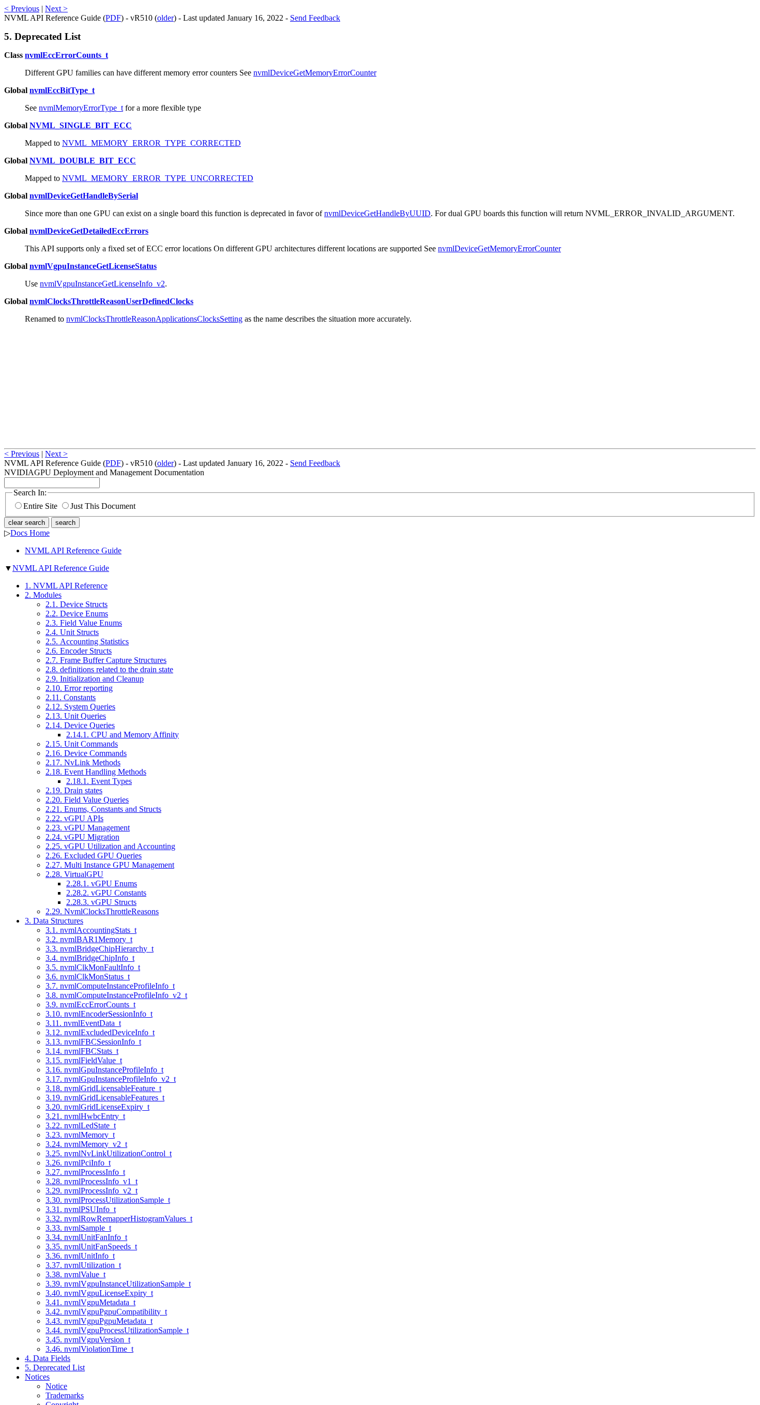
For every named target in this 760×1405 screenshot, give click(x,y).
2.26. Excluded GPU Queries (93, 855)
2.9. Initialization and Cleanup (94, 678)
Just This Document (102, 506)
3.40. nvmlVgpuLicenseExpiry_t (99, 1293)
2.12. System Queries (80, 706)
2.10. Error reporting (79, 688)
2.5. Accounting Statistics (87, 641)
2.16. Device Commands (86, 753)
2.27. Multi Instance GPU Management (109, 864)
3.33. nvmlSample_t (78, 1227)
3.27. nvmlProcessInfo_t (85, 1172)
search (65, 522)
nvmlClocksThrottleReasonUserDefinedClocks (111, 301)
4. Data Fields (47, 1358)
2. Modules (43, 595)
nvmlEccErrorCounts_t (66, 55)
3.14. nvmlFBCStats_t (81, 1051)
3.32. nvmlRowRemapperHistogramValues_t (118, 1218)
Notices (37, 1376)
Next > (56, 8)
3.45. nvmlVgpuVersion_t (87, 1339)
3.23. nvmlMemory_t (80, 1134)
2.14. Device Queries (80, 725)
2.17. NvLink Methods (82, 762)
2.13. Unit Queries (75, 716)
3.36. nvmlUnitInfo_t (80, 1255)
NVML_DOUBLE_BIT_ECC (82, 160)
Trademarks (64, 1395)
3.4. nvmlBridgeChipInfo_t (89, 958)
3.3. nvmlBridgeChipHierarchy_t (99, 948)
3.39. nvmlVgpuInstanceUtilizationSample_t (118, 1283)
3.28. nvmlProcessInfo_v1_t (91, 1181)
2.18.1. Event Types (99, 781)
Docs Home (30, 532)
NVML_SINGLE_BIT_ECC (80, 125)
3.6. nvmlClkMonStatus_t (87, 976)
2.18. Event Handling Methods (95, 771)
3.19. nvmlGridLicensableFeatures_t (104, 1097)
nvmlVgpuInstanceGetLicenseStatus (93, 266)
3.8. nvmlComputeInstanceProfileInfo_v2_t (116, 995)
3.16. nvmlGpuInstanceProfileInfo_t (104, 1069)
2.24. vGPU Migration (82, 837)
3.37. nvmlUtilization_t (83, 1265)
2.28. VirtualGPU (74, 874)
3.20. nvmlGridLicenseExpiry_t (97, 1106)
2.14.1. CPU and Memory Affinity (122, 734)
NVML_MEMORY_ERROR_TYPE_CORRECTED (151, 143)
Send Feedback (315, 17)
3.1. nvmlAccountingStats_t (90, 930)
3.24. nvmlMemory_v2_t (86, 1144)
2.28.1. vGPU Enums (101, 883)
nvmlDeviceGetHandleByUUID (377, 213)
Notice (56, 1386)
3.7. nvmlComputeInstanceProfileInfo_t (110, 985)
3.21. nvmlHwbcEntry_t (85, 1116)
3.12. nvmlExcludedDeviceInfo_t (100, 1032)
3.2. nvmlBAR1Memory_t (88, 939)
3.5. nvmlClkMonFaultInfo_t (92, 967)
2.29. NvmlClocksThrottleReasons (102, 911)
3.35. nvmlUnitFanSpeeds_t (91, 1246)
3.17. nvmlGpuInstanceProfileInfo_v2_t (110, 1079)
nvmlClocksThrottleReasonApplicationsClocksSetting (154, 318)
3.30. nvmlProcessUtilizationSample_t (107, 1200)
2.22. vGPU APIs (74, 818)
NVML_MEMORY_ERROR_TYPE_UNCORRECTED (157, 178)
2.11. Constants (70, 697)
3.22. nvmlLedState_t (80, 1125)
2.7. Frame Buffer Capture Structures (105, 660)
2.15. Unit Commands (81, 743)
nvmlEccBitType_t (62, 90)
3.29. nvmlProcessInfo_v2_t (91, 1190)
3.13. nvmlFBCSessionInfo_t (93, 1041)
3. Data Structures (54, 920)
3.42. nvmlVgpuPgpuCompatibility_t (106, 1311)
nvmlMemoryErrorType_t (81, 107)
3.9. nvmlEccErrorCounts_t (90, 1004)
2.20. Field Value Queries (87, 799)
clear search (26, 522)
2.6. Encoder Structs (78, 650)
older (165, 17)
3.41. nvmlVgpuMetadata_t (90, 1302)
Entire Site (40, 506)
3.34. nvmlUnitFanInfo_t (86, 1237)
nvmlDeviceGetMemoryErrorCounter (314, 72)
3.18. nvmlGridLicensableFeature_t (103, 1088)
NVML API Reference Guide (73, 550)
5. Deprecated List (55, 1367)
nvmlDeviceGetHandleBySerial (83, 195)
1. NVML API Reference (66, 585)
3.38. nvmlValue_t (75, 1274)
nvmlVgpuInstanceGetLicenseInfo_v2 (102, 283)
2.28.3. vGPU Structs (101, 902)
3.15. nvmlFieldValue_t (83, 1060)
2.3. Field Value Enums (83, 622)
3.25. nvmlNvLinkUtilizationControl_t (108, 1153)
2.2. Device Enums (76, 613)
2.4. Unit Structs (72, 632)
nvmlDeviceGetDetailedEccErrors (88, 230)
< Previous (21, 8)
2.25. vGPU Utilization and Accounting (110, 846)
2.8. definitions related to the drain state (109, 669)
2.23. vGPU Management (87, 827)
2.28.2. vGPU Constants (106, 892)
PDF (113, 17)
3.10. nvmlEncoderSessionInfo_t (99, 1013)
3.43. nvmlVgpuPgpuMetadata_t (99, 1321)
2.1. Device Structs (76, 604)
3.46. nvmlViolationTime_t (89, 1348)
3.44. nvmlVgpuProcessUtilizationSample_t (117, 1330)
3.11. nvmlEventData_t (83, 1023)
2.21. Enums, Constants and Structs (103, 809)
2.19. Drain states (73, 790)
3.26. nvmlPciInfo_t (78, 1162)
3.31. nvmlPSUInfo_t (80, 1209)
